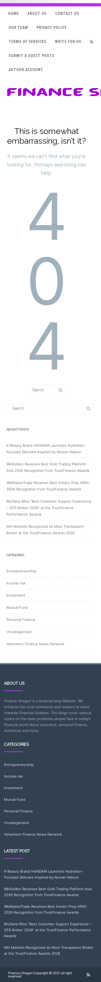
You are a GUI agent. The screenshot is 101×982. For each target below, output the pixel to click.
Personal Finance (20, 619)
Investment (15, 595)
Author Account (26, 70)
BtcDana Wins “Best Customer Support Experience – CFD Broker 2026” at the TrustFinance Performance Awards (48, 507)
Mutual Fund (17, 607)
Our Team (18, 27)
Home (13, 13)
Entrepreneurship (21, 571)
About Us (37, 13)
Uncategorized (18, 632)
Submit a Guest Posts (31, 55)
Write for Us (68, 41)
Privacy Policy (52, 27)
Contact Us (67, 13)
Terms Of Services (27, 41)
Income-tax (15, 583)
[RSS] (91, 42)
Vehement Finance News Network (35, 644)
